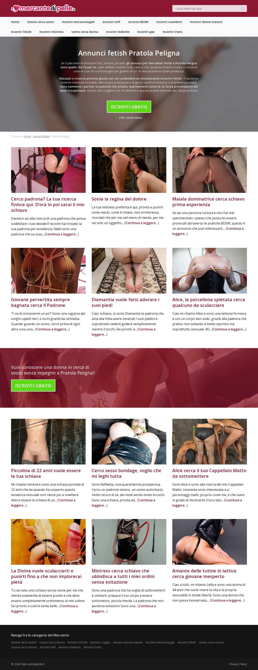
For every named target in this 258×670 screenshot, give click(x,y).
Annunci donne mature (128, 642)
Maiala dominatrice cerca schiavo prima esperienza (208, 201)
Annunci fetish (41, 136)
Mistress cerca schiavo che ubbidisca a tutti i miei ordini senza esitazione (123, 576)
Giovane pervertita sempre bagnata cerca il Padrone (40, 302)
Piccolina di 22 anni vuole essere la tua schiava (46, 473)
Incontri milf (47, 647)
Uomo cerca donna (52, 642)
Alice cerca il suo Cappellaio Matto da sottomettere (209, 473)
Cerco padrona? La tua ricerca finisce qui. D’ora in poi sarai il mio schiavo (47, 204)
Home (27, 136)
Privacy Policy (238, 664)
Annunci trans (92, 647)
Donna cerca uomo (23, 642)
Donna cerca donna (24, 647)
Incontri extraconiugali (160, 642)
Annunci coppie (100, 642)
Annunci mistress (69, 647)
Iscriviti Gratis (129, 107)
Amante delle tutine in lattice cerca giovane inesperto (204, 573)
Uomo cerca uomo (211, 642)
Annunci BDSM (77, 642)
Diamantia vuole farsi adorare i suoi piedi (125, 302)
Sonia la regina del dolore (119, 199)
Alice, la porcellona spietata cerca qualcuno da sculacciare (208, 302)
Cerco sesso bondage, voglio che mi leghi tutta (126, 473)
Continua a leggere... (62, 234)
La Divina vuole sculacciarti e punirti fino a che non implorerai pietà (46, 576)
